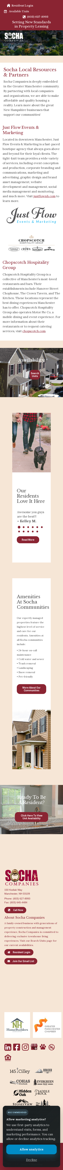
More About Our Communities (31, 689)
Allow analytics (31, 1149)
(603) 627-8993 (21, 898)
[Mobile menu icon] (55, 36)
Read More (28, 539)
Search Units (35, 375)
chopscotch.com (34, 331)
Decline (31, 1160)
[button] (19, 527)
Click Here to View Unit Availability (31, 817)
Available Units (19, 11)
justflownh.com (44, 196)
